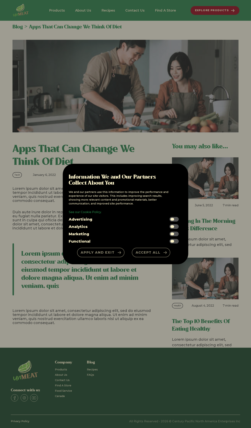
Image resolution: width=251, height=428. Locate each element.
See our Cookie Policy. (85, 212)
